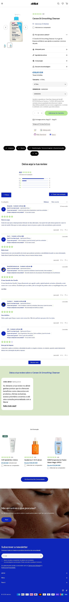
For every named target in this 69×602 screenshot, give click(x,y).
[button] (38, 14)
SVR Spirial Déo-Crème (9, 460)
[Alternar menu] (2, 3)
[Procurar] (58, 3)
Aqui (6, 520)
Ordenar (46, 202)
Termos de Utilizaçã (34, 565)
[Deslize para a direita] (25, 27)
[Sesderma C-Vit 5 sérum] (34, 444)
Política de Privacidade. (8, 567)
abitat (9, 594)
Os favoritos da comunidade (34, 479)
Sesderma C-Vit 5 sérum (33, 460)
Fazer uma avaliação (60, 195)
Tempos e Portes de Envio (41, 124)
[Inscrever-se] (41, 556)
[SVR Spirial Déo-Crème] (11, 444)
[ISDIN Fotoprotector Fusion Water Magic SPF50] (57, 444)
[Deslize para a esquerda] (6, 27)
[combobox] (58, 3)
